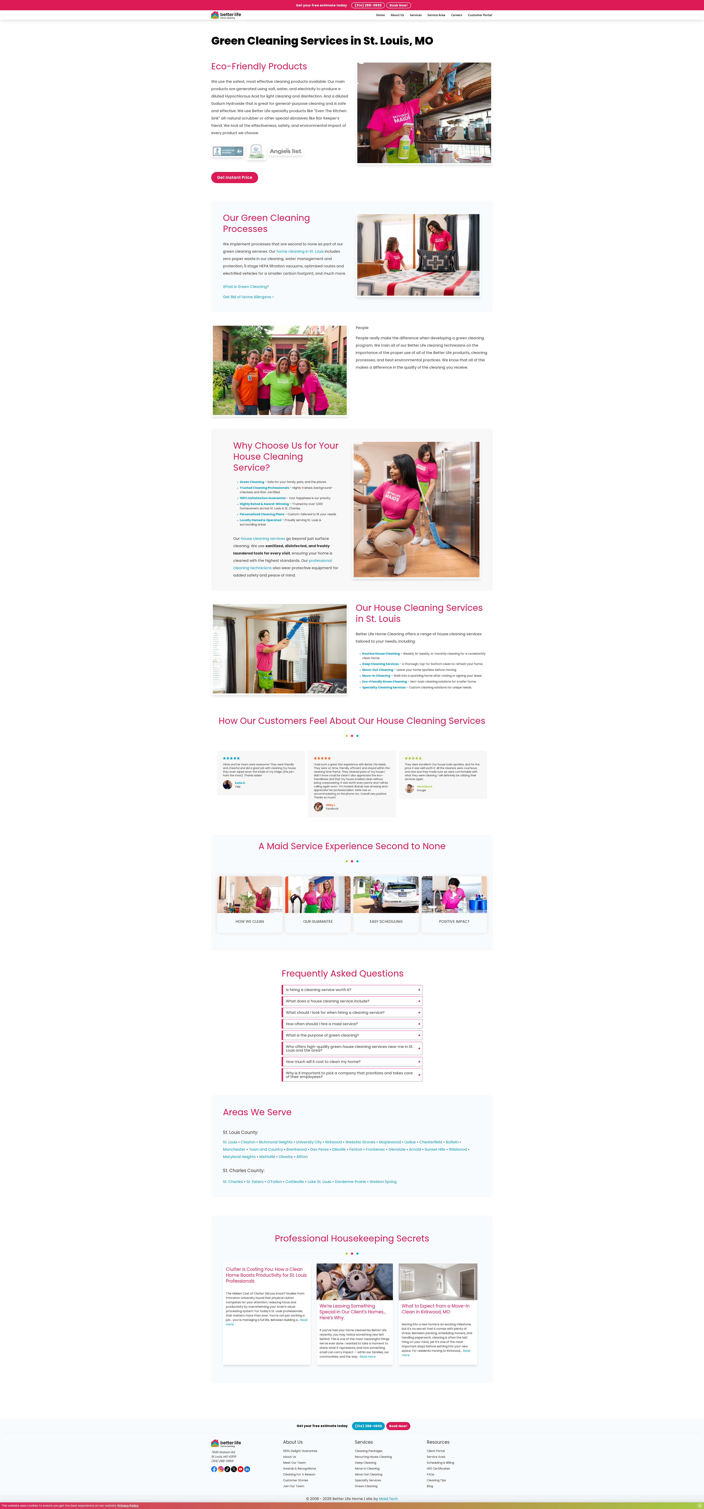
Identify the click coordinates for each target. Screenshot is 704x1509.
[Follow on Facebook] (214, 1469)
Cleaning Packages (368, 1451)
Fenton (355, 1149)
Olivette (286, 1156)
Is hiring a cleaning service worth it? (318, 989)
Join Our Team (293, 1486)
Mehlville (267, 1156)
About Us (397, 15)
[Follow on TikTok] (227, 1469)
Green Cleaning (252, 482)
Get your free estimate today (321, 5)
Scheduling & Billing (440, 1463)
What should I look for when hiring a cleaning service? (335, 1012)
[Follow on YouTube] (240, 1469)
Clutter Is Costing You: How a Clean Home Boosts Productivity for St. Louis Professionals (266, 1275)
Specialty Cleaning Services (384, 687)
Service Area (436, 15)
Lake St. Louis (319, 1181)
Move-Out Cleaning (377, 670)
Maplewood (390, 1142)
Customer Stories (295, 1480)
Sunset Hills (435, 1149)
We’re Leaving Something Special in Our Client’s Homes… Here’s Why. (353, 1312)
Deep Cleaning (365, 1463)
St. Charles (233, 1181)
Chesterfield (430, 1142)
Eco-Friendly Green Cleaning (384, 681)
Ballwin (452, 1142)
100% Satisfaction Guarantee (263, 498)
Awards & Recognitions (299, 1468)
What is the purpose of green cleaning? (322, 1035)
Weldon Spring (383, 1181)
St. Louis (230, 1142)
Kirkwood (333, 1142)
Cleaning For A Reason (299, 1474)
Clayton (248, 1142)
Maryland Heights (239, 1156)
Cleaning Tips (436, 1480)
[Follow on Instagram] (221, 1469)
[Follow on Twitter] (234, 1469)
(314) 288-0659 (368, 5)
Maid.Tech (388, 1498)
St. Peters (255, 1181)
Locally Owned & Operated (260, 520)
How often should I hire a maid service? (322, 1023)
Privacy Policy (128, 1505)
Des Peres (319, 1149)
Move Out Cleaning (368, 1474)
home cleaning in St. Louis (300, 251)
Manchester (234, 1149)
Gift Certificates (438, 1468)
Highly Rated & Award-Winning (264, 504)
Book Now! (399, 5)
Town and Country (266, 1149)
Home (380, 15)
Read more (368, 1357)
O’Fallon (274, 1181)
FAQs (430, 1474)
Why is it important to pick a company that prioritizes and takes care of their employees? (349, 1074)
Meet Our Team (294, 1463)
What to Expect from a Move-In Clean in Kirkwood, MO (436, 1309)
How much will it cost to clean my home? (323, 1061)
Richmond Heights (276, 1142)
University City (309, 1142)
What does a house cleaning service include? (327, 1001)
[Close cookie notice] (700, 1505)
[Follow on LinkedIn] (247, 1469)
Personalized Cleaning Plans (262, 514)
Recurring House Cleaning (373, 1457)
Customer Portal (480, 15)
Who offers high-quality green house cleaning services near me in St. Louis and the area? (349, 1048)
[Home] (226, 15)
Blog (430, 1486)
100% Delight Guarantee (300, 1451)
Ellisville (339, 1149)
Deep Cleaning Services (380, 664)
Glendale (397, 1149)
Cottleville (294, 1181)
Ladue (410, 1142)
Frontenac (375, 1149)
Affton (302, 1156)
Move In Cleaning (367, 1468)
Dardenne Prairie (350, 1181)
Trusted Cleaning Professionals (264, 488)
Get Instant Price (234, 177)
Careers (456, 15)
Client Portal (436, 1451)
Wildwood (458, 1149)
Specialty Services (368, 1480)
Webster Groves (360, 1142)
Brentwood (296, 1149)
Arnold (415, 1149)
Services (416, 15)
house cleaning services (263, 538)
